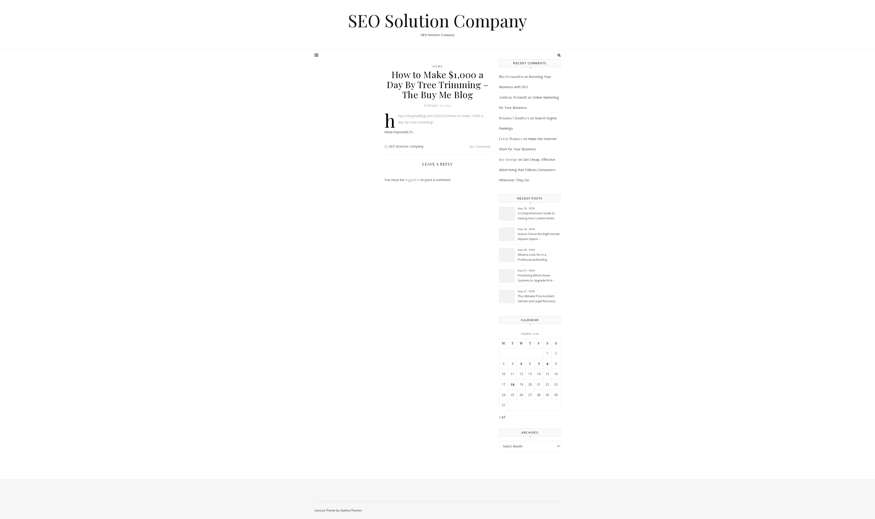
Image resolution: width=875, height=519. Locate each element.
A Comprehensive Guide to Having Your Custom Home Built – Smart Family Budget (536, 216)
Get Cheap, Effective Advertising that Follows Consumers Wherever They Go (527, 169)
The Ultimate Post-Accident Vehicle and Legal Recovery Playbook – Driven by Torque (538, 299)
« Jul (502, 416)
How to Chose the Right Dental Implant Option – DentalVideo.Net (538, 237)
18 (512, 384)
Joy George (508, 159)
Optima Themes (351, 510)
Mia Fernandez (511, 76)
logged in (412, 179)
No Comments (480, 146)
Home (437, 66)
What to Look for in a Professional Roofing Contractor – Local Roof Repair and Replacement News (538, 258)
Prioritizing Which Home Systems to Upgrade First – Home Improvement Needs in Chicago (538, 278)
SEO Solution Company (437, 20)
